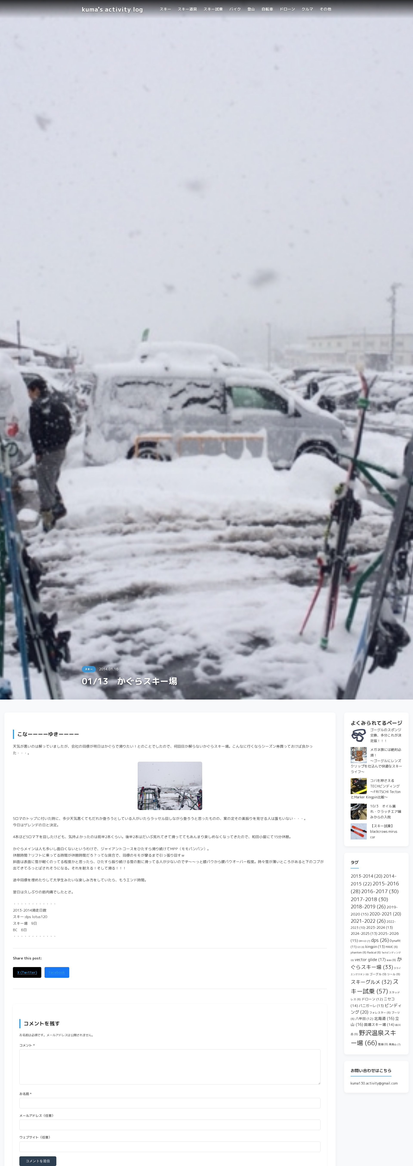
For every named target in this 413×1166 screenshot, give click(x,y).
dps (380, 940)
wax (391, 960)
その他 (325, 9)
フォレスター (380, 1013)
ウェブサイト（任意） (35, 1137)
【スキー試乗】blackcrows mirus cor (383, 831)
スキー (165, 9)
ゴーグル (378, 974)
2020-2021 (385, 914)
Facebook (57, 972)
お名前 (25, 1094)
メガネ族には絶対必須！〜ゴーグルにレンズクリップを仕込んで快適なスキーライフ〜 (376, 760)
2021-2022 (368, 921)
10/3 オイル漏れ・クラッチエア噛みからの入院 (385, 811)
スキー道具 (187, 9)
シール (393, 974)
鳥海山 (395, 1044)
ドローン (287, 9)
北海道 (384, 1018)
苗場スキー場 (379, 1024)
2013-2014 (366, 876)
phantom (358, 952)
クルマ (307, 9)
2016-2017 (380, 891)
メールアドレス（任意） (37, 1115)
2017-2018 (369, 899)
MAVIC (392, 947)
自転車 (267, 9)
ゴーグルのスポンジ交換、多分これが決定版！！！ (385, 735)
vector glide (370, 959)
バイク (235, 9)
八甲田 (364, 1018)
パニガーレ (371, 1005)
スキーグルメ (371, 981)
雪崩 (383, 1044)
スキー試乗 (213, 9)
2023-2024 (379, 927)
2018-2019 (368, 906)
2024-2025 (364, 933)
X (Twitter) (27, 972)
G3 (361, 947)
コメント (27, 1045)
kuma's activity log (112, 9)
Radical (374, 952)
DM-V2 (364, 941)
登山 (251, 9)
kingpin (375, 946)
